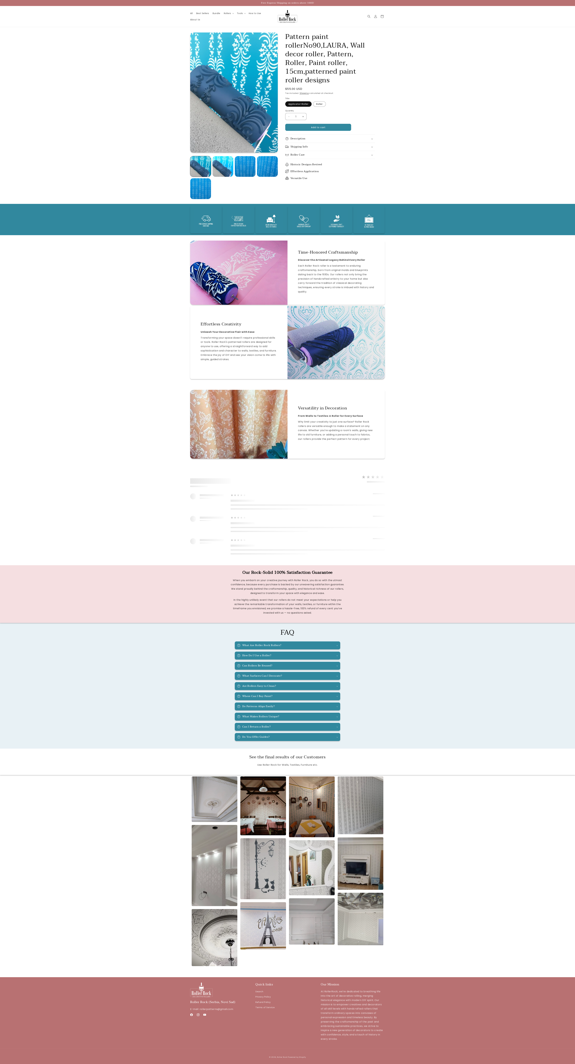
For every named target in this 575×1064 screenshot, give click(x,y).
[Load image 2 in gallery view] (222, 166)
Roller (319, 104)
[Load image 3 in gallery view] (245, 166)
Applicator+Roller (298, 104)
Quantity (289, 110)
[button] (228, 13)
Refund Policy (263, 1002)
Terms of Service (265, 1007)
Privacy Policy (263, 996)
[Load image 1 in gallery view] (200, 166)
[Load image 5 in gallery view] (200, 188)
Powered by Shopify (297, 1057)
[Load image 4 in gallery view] (267, 166)
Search (259, 991)
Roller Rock (282, 1057)
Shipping (304, 93)
